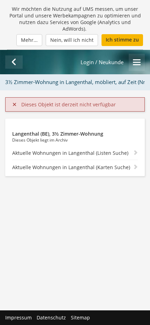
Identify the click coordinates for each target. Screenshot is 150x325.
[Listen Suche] (14, 62)
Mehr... (29, 40)
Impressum (18, 317)
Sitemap (80, 317)
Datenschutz (51, 317)
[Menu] (137, 62)
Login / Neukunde (102, 62)
